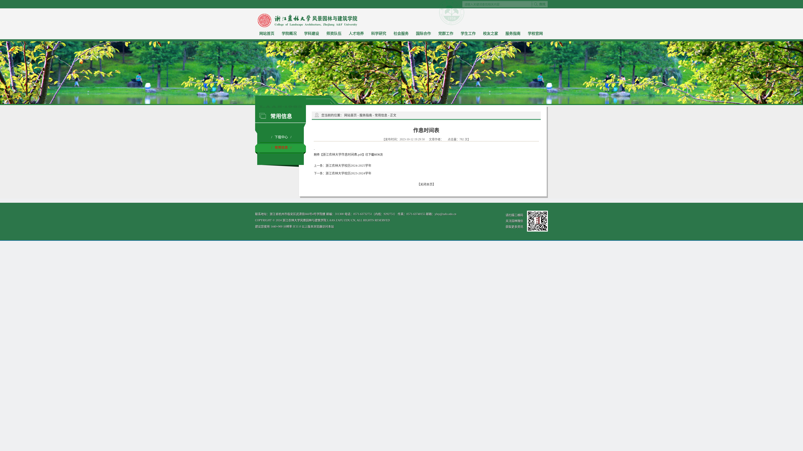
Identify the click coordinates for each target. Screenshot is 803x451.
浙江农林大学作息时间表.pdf (342, 154)
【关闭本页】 (426, 184)
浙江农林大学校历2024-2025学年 (348, 165)
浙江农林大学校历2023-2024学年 (348, 173)
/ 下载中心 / (281, 137)
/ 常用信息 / (281, 147)
